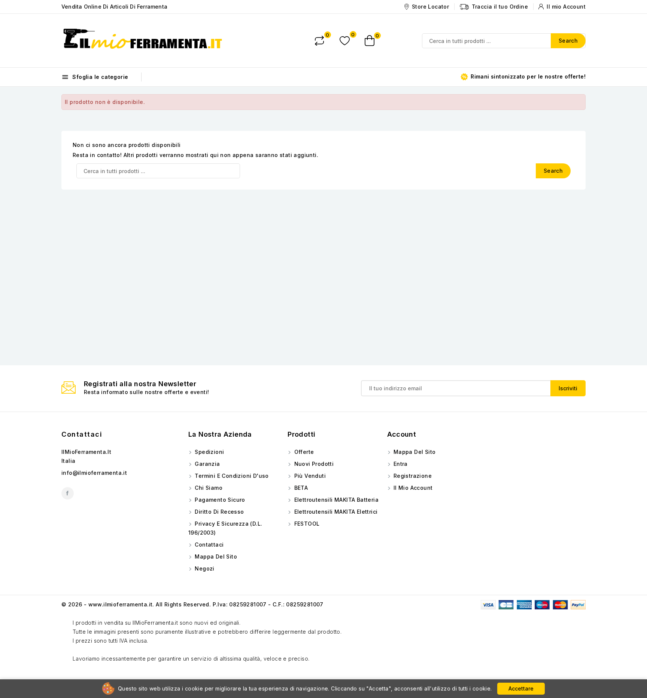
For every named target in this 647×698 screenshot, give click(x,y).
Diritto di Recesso (218, 511)
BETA (300, 488)
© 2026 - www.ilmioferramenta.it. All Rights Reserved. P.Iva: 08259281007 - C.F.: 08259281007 (192, 604)
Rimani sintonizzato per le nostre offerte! (527, 76)
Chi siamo (207, 488)
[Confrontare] (319, 41)
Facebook (67, 493)
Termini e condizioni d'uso (231, 476)
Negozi (204, 568)
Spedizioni (208, 452)
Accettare (521, 688)
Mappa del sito (215, 556)
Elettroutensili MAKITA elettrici (334, 511)
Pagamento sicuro (219, 499)
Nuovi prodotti (313, 464)
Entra (400, 464)
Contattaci (81, 434)
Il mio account (412, 488)
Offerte (303, 452)
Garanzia (206, 464)
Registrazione (412, 476)
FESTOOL (305, 523)
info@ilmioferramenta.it (94, 473)
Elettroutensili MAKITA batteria (335, 499)
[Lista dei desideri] (345, 41)
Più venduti (309, 476)
